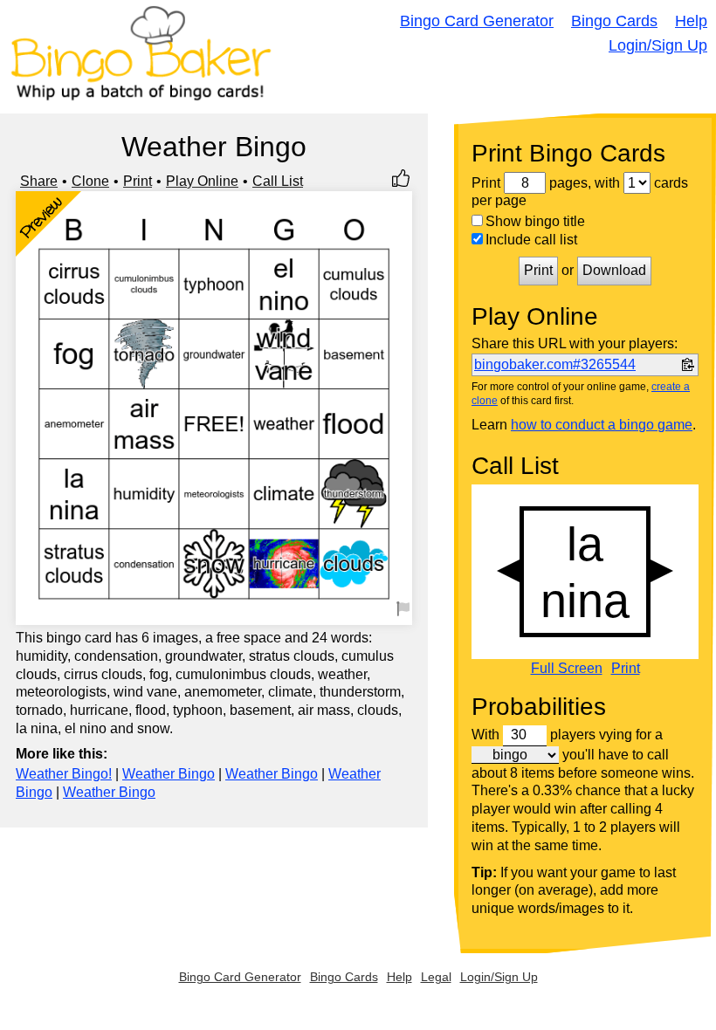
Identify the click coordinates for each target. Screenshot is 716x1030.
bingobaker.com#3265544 (555, 364)
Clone (90, 181)
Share (39, 181)
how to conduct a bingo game (601, 424)
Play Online (202, 181)
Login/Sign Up (658, 45)
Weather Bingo (168, 773)
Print (137, 181)
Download (614, 270)
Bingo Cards (614, 21)
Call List (277, 181)
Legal (436, 977)
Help (691, 21)
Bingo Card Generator (477, 21)
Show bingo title (535, 221)
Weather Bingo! (64, 773)
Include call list (531, 239)
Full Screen (566, 669)
